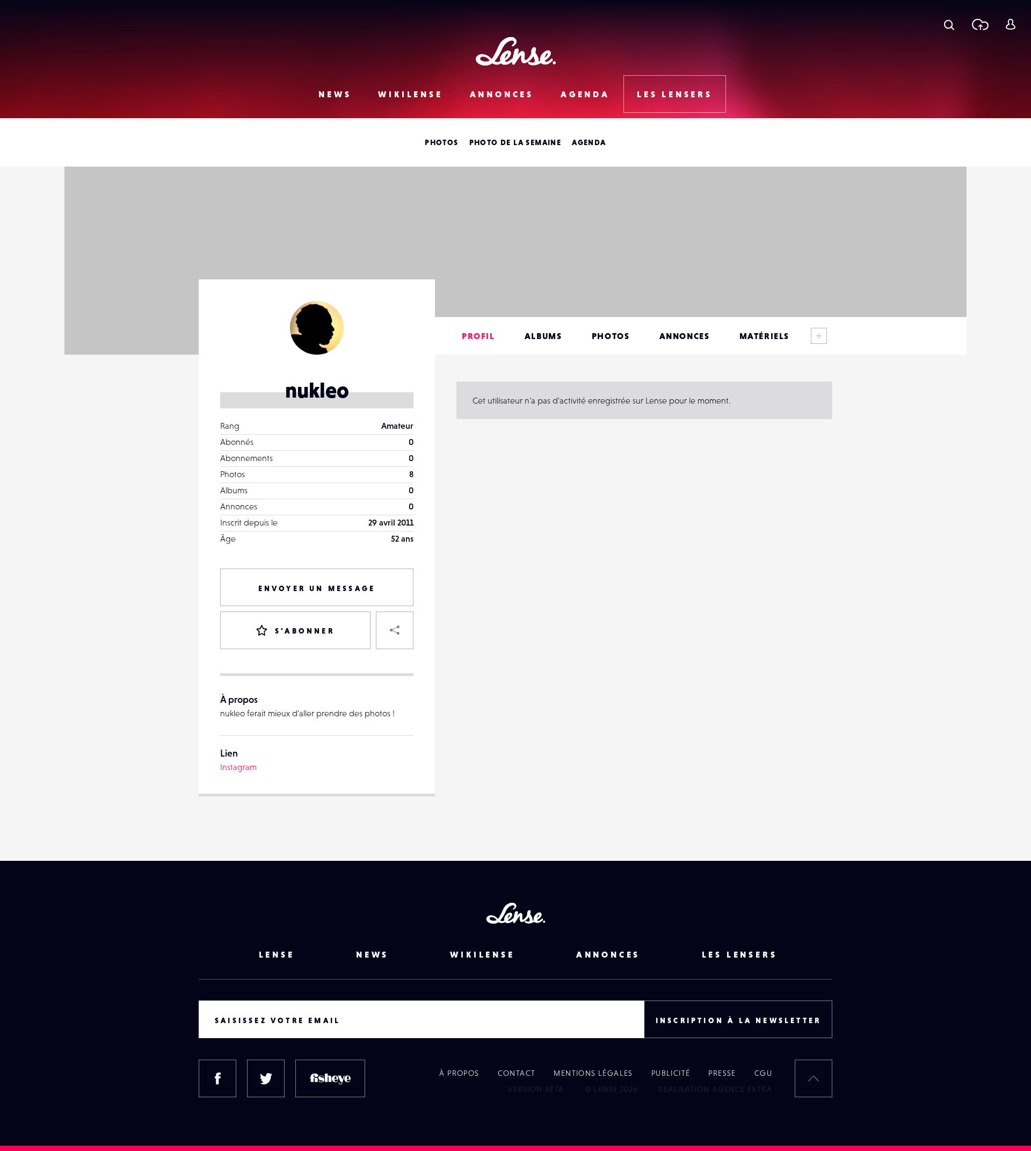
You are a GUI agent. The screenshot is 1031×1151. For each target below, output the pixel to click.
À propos (459, 1073)
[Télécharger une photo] (979, 24)
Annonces (502, 94)
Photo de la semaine (515, 142)
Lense (277, 954)
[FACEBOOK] (217, 1078)
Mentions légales (593, 1073)
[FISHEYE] (330, 1078)
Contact (517, 1073)
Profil (478, 336)
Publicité (671, 1073)
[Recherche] (949, 24)
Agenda (585, 94)
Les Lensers (675, 94)
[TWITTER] (266, 1078)
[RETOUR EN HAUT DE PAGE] (813, 1078)
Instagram (238, 767)
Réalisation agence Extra (715, 1089)
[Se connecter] (1010, 24)
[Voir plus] (819, 336)
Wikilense (410, 94)
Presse (722, 1073)
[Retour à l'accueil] (516, 51)
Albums (543, 336)
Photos (441, 142)
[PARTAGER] (394, 630)
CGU (763, 1073)
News (334, 94)
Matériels (764, 336)
